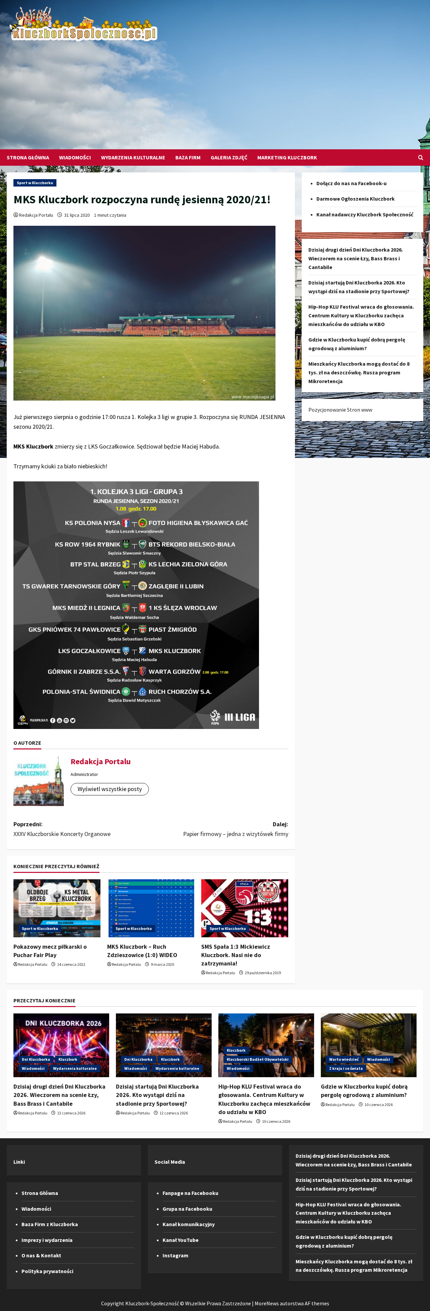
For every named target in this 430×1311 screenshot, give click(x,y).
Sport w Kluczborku (35, 182)
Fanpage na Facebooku (190, 1193)
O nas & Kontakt (41, 1255)
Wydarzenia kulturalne (133, 157)
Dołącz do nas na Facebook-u (351, 183)
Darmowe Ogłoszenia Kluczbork (355, 199)
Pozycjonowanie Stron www (340, 410)
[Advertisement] (213, 92)
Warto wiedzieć (344, 1059)
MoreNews (267, 1303)
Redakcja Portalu (36, 215)
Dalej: (235, 829)
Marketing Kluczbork (287, 157)
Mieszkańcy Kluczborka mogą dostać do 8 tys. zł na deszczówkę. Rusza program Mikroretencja (359, 372)
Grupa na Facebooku (187, 1208)
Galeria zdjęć (229, 157)
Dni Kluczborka (36, 1059)
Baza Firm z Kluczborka (50, 1224)
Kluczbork (67, 1059)
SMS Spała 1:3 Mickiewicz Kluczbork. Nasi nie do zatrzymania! (235, 955)
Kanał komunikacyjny (189, 1224)
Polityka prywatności (47, 1271)
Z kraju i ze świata (346, 1068)
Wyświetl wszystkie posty (110, 789)
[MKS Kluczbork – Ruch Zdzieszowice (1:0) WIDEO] (150, 908)
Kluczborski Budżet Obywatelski (258, 1059)
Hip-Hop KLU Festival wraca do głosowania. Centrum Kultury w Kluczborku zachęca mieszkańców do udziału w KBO (361, 315)
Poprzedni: (62, 829)
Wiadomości (75, 157)
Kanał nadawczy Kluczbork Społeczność (364, 214)
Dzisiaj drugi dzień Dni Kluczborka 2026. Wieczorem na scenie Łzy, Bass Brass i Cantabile (355, 258)
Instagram (175, 1255)
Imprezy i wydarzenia (47, 1240)
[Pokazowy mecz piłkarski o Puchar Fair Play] (56, 908)
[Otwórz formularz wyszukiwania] (420, 157)
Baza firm (188, 157)
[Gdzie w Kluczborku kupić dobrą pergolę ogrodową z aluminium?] (369, 1045)
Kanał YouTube (181, 1240)
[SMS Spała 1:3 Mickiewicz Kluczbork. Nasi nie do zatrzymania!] (244, 908)
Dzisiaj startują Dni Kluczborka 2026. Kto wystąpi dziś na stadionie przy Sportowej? (157, 1095)
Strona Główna (28, 157)
